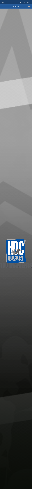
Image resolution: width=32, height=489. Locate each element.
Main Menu (16, 6)
